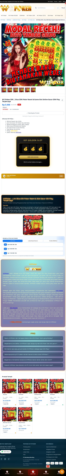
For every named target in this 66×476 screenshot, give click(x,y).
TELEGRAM (20, 473)
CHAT (59, 473)
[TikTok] (8, 459)
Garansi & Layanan (51, 459)
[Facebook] (1, 459)
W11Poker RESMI (13, 15)
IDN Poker (50, 15)
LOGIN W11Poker (16, 19)
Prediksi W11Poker (53, 240)
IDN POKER (13, 308)
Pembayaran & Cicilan (52, 457)
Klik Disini (18, 132)
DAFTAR (33, 473)
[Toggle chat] (62, 471)
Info (61, 176)
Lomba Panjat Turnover (33, 240)
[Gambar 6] (33, 89)
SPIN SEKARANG (33, 157)
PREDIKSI (46, 473)
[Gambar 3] (15, 89)
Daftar (60, 1)
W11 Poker (59, 290)
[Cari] (36, 8)
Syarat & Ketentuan (51, 447)
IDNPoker (22, 15)
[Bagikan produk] (62, 100)
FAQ (24, 454)
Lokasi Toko (26, 452)
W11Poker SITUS (41, 15)
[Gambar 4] (21, 89)
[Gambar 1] (4, 89)
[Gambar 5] (27, 89)
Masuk (64, 1)
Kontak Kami (26, 449)
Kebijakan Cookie (50, 452)
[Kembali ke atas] (62, 468)
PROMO (7, 473)
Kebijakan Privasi (50, 449)
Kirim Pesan (7, 451)
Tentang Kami (26, 447)
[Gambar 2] (9, 89)
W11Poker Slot (59, 15)
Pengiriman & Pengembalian (53, 454)
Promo (55, 1)
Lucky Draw (12, 240)
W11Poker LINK (31, 15)
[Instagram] (5, 459)
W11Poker (50, 1)
